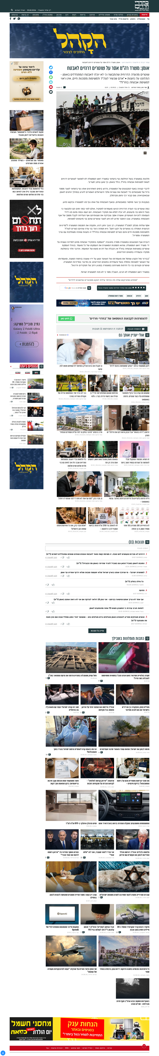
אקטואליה (141, 19)
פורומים (15, 15)
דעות (74, 15)
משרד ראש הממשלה (115, 296)
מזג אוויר (113, 19)
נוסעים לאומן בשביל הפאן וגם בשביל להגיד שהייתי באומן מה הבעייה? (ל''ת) (110, 563)
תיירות (58, 15)
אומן (146, 296)
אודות (109, 1048)
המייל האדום (20, 10)
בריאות (82, 15)
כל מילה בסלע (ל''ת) (134, 581)
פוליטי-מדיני (118, 15)
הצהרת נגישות (57, 1048)
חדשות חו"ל (123, 19)
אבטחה (129, 296)
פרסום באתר (100, 1048)
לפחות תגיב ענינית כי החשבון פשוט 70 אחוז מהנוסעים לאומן (117, 608)
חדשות (144, 15)
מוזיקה (92, 15)
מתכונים (36, 15)
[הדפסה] (51, 82)
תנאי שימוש (75, 1048)
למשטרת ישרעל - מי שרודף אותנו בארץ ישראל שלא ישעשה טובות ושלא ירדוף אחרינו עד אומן (102, 572)
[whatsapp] (51, 77)
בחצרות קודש (132, 15)
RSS (67, 1048)
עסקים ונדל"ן (47, 15)
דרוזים (138, 296)
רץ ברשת (25, 15)
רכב (66, 15)
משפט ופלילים (104, 15)
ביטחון (132, 19)
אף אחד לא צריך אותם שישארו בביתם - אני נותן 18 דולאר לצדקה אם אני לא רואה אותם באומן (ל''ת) (99, 599)
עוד (47, 1048)
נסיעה (141, 590)
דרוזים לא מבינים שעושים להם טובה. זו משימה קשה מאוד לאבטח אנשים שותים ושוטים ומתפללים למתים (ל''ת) (95, 554)
